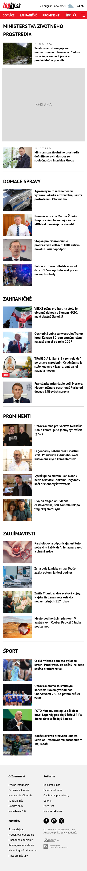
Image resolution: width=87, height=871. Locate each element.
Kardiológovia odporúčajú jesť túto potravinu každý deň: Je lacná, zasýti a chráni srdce (58, 547)
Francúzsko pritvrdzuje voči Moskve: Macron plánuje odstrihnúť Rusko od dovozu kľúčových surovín (58, 388)
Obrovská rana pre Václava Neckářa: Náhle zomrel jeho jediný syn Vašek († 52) (58, 430)
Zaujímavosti (19, 533)
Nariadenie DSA (17, 811)
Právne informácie (18, 785)
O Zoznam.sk (16, 776)
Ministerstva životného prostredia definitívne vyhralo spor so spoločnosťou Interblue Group (56, 156)
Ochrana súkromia (18, 790)
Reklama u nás (52, 785)
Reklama (49, 776)
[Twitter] (61, 821)
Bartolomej (59, 6)
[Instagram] (54, 821)
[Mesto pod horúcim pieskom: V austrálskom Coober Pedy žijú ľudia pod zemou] (17, 627)
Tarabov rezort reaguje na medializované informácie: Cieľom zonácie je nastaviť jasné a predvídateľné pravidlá (57, 54)
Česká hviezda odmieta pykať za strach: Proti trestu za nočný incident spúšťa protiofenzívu (59, 665)
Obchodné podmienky (56, 795)
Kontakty (14, 821)
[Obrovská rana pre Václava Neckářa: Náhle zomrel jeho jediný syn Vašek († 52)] (17, 435)
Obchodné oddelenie (20, 840)
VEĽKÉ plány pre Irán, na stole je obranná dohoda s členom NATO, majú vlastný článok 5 (56, 312)
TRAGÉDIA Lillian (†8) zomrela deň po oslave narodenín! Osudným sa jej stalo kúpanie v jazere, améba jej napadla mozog (58, 364)
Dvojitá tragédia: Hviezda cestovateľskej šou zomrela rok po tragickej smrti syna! (57, 505)
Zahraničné (28, 15)
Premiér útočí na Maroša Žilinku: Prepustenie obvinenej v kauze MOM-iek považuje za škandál (56, 220)
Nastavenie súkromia (20, 795)
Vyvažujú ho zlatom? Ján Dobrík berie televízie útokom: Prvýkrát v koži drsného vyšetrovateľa (57, 480)
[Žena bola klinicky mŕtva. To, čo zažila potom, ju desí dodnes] (17, 577)
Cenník (47, 800)
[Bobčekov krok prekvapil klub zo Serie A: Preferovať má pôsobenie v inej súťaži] (17, 745)
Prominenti (51, 15)
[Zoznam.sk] (51, 841)
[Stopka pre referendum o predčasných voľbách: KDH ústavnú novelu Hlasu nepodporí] (17, 250)
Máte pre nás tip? (18, 856)
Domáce (9, 15)
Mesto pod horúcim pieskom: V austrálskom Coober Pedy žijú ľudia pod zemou (57, 622)
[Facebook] (46, 821)
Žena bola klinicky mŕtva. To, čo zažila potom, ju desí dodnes (55, 570)
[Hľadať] (75, 15)
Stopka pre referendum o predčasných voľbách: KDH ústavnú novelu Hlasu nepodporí (57, 245)
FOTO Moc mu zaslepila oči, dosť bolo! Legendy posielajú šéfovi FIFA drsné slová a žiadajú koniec (58, 715)
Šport (70, 15)
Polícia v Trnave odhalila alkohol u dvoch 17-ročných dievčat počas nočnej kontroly (56, 270)
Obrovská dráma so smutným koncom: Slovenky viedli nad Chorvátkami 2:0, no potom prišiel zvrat (57, 692)
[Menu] (83, 15)
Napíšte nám (15, 806)
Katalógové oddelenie (21, 845)
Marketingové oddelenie (22, 850)
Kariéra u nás (15, 800)
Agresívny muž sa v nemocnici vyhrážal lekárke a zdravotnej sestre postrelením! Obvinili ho (58, 195)
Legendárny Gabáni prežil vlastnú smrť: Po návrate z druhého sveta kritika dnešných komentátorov (56, 455)
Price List (49, 806)
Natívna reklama (53, 811)
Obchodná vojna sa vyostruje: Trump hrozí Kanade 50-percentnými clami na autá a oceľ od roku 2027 (58, 338)
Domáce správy (22, 181)
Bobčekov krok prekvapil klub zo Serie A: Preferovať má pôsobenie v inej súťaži (58, 740)
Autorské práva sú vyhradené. (60, 832)
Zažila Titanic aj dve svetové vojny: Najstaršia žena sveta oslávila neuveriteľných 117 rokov (57, 597)
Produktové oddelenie (21, 834)
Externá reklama (53, 790)
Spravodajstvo (16, 829)
